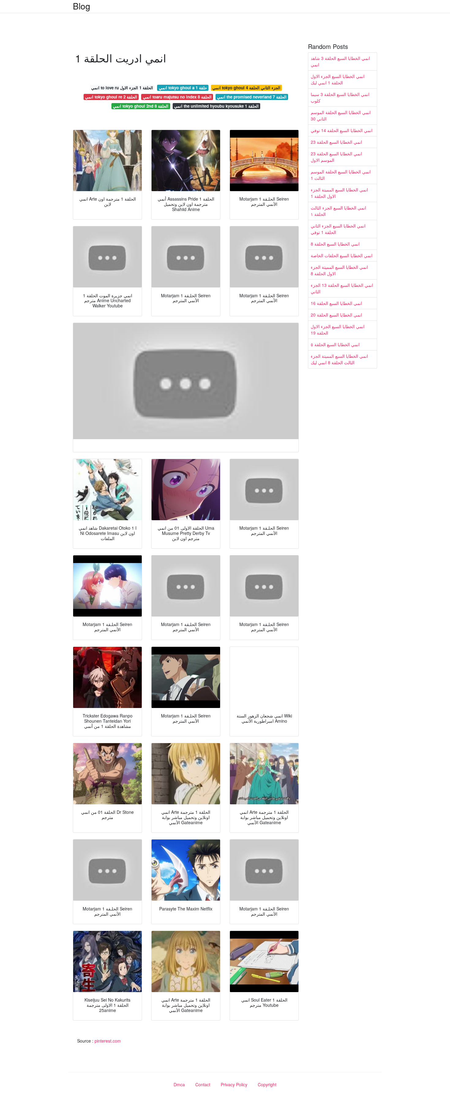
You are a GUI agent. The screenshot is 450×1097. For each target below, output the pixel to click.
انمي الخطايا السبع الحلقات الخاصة (342, 255)
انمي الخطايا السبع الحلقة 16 (336, 303)
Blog (81, 5)
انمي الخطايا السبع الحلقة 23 (336, 142)
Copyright (267, 1084)
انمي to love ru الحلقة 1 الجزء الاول (122, 88)
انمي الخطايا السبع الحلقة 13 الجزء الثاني (342, 288)
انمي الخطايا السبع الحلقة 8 (335, 244)
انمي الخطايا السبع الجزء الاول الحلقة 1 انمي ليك (338, 79)
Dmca (179, 1084)
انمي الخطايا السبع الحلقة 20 (336, 315)
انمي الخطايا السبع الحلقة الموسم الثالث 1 (341, 175)
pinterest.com (108, 1041)
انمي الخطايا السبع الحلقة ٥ (335, 344)
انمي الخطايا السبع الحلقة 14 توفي (342, 130)
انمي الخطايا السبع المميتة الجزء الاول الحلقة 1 (339, 193)
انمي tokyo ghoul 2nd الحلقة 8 (140, 106)
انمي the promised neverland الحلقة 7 (252, 97)
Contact (202, 1084)
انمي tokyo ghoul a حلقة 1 (183, 88)
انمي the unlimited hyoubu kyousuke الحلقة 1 (216, 106)
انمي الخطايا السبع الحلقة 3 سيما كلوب (340, 97)
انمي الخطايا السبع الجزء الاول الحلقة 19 (338, 329)
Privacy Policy (234, 1084)
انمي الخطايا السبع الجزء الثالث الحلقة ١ (338, 211)
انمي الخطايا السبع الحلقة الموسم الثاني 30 (341, 115)
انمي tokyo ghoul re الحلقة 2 (111, 97)
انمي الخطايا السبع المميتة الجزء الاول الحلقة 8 (339, 270)
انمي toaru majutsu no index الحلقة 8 (177, 97)
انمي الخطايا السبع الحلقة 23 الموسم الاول (336, 156)
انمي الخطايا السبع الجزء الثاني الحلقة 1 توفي (338, 229)
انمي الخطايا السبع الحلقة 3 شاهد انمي (340, 61)
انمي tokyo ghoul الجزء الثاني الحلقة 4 (246, 88)
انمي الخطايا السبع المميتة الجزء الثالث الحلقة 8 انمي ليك (339, 359)
